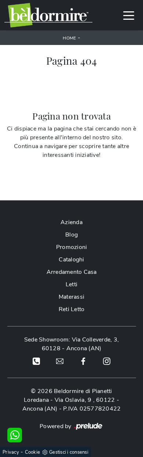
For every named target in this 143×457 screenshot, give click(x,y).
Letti (71, 284)
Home (69, 38)
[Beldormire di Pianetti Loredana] (48, 15)
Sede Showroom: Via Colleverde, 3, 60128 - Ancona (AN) (71, 344)
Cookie (32, 452)
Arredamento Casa (72, 272)
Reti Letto (72, 309)
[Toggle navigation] (129, 15)
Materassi (71, 297)
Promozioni (71, 247)
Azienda (71, 222)
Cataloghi (71, 260)
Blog (71, 235)
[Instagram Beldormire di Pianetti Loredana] (107, 360)
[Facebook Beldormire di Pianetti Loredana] (83, 360)
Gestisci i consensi (68, 452)
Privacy (11, 452)
